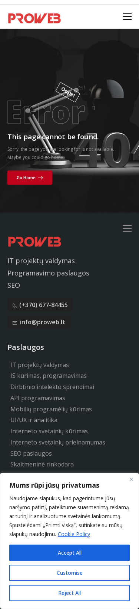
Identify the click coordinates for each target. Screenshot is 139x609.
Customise (70, 572)
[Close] (131, 479)
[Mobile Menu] (127, 16)
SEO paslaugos (31, 453)
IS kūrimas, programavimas (48, 376)
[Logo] (34, 17)
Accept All (70, 552)
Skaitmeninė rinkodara (42, 464)
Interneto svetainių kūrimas (49, 431)
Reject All (69, 592)
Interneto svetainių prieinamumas (57, 442)
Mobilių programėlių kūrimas (51, 409)
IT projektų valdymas (39, 365)
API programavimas (37, 398)
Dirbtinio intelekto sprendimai (52, 387)
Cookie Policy (74, 534)
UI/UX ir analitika (33, 420)
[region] (69, 541)
